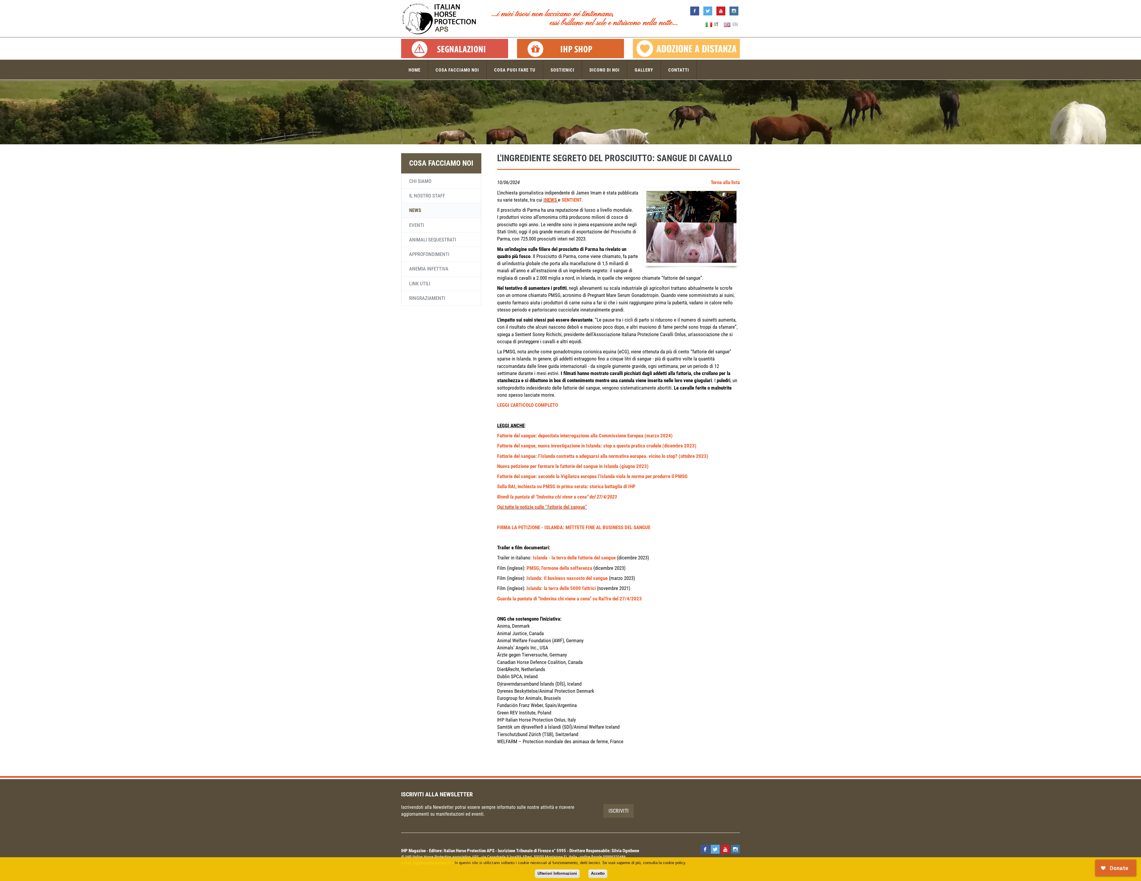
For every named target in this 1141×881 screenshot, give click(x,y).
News (415, 210)
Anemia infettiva (428, 269)
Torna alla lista (725, 182)
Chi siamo (420, 181)
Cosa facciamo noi (457, 70)
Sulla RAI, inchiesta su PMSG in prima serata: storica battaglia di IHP (566, 486)
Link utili (419, 284)
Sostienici (562, 70)
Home (414, 70)
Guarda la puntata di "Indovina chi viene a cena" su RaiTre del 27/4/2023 (569, 599)
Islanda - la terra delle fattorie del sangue (574, 558)
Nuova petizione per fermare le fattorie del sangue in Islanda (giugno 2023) (573, 466)
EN (734, 24)
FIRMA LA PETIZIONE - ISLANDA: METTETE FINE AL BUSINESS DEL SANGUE (573, 527)
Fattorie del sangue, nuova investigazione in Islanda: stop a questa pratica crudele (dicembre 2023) (596, 446)
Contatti (678, 70)
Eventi (416, 225)
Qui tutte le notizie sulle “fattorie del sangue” (542, 507)
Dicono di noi (605, 70)
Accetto (598, 873)
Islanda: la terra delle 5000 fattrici (561, 588)
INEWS (550, 200)
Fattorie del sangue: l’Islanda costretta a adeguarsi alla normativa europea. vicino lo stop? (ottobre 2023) (602, 456)
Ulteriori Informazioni (557, 873)
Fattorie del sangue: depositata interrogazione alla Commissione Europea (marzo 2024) (585, 436)
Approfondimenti (429, 254)
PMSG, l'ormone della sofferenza (559, 568)
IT (715, 24)
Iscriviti (619, 811)
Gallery (644, 70)
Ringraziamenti (427, 298)
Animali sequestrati (432, 240)
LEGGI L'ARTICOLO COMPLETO (527, 405)
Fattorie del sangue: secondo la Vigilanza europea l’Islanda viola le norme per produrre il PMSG (592, 476)
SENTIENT (572, 200)
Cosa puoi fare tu (514, 70)
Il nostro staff (427, 196)
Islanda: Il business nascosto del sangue (567, 578)
